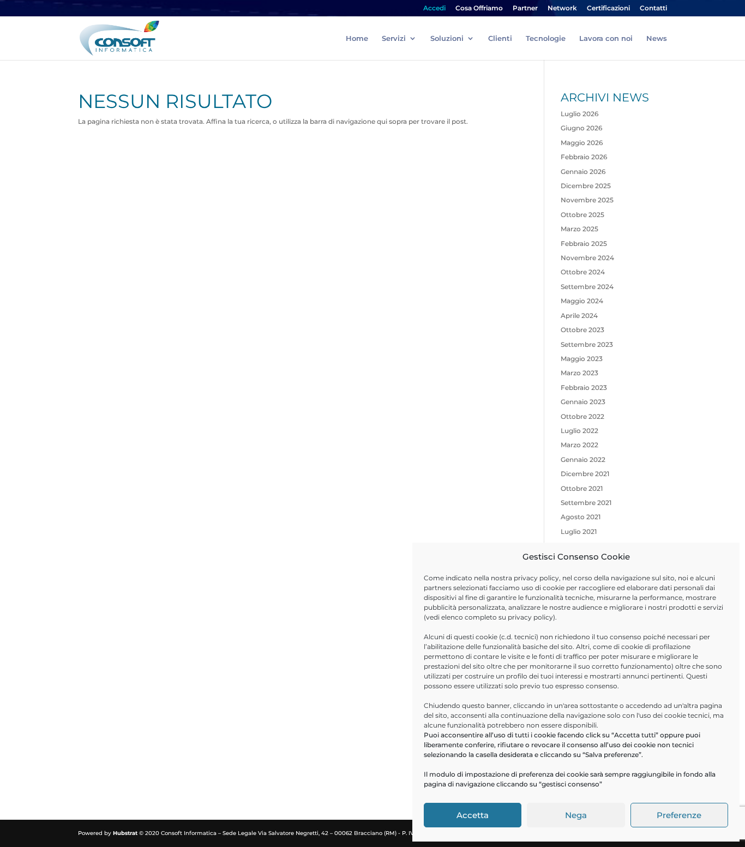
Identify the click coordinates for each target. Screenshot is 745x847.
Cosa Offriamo (479, 8)
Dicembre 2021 (585, 474)
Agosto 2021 (580, 517)
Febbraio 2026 (584, 157)
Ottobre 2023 (582, 330)
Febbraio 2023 (584, 387)
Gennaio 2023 (583, 402)
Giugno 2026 (581, 128)
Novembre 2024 (587, 258)
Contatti (653, 8)
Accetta (472, 815)
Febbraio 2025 (584, 243)
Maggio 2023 (582, 359)
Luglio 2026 (579, 114)
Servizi (394, 38)
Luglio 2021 (579, 531)
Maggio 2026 (582, 143)
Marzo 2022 (579, 445)
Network (562, 8)
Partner (525, 8)
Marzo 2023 (579, 373)
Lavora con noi (606, 38)
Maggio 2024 (582, 301)
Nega (576, 815)
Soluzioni (447, 38)
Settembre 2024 (587, 287)
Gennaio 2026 (583, 171)
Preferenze (679, 815)
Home (357, 38)
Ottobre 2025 (582, 215)
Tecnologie (546, 38)
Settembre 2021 (586, 502)
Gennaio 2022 (583, 459)
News (656, 38)
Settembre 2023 (587, 344)
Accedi (434, 8)
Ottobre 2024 (583, 272)
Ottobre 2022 (582, 416)
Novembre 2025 (587, 200)
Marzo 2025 (579, 229)
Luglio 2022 (579, 430)
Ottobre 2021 (582, 488)
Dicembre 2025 (586, 186)
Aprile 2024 (579, 315)
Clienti (500, 38)
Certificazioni (608, 8)
